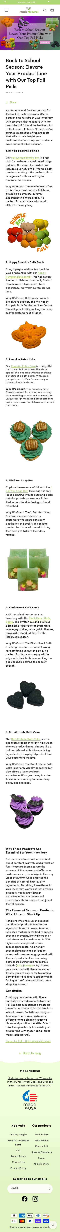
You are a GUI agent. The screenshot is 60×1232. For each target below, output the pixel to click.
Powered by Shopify (41, 1227)
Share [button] (13, 102)
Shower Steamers (42, 1152)
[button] (6, 10)
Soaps (41, 1157)
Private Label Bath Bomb (18, 1142)
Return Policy (18, 1156)
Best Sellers (41, 1134)
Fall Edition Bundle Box (25, 157)
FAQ (18, 1150)
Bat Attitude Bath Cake (25, 739)
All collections (42, 1163)
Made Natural (24, 1227)
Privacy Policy (18, 1168)
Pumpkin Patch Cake (23, 366)
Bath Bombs (42, 1140)
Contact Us (18, 1162)
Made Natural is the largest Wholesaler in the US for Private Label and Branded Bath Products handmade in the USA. (30, 1082)
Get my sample (18, 1134)
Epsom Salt (41, 1146)
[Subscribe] (49, 1188)
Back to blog (32, 1053)
